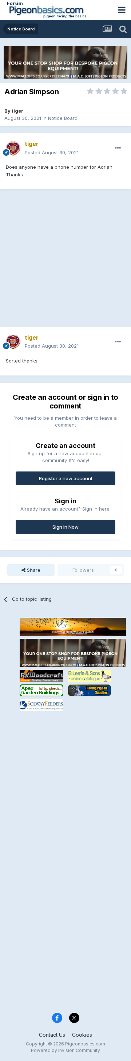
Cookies (82, 1035)
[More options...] (118, 148)
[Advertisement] (65, 262)
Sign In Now (65, 527)
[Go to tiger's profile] (13, 148)
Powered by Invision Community (65, 1050)
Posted (52, 152)
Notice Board (63, 118)
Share (32, 570)
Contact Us (52, 1035)
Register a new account (65, 478)
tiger (17, 111)
